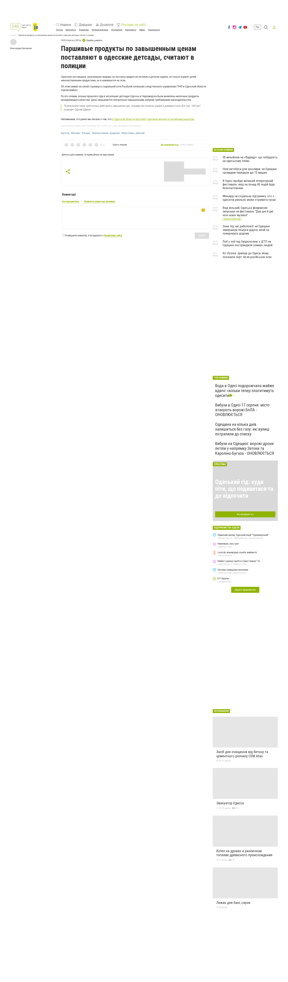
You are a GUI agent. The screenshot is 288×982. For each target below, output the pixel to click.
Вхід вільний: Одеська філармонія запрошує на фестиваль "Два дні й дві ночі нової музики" (248, 211)
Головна (13, 35)
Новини (65, 24)
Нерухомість (130, 30)
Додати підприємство (245, 589)
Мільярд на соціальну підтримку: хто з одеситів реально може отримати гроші (249, 197)
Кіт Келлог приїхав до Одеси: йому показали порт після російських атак (247, 255)
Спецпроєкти (154, 30)
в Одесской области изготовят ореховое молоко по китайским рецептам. (153, 119)
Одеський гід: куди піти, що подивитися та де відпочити (244, 488)
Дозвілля (106, 24)
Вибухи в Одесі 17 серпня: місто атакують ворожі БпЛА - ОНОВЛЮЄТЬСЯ (242, 410)
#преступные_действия (133, 133)
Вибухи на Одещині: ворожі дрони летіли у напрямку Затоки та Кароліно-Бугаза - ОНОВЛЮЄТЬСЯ (244, 448)
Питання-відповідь (100, 30)
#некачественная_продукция (106, 133)
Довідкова (84, 30)
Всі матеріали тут (245, 514)
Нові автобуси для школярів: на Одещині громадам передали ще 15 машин (250, 170)
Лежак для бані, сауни (233, 903)
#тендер (86, 133)
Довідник (85, 24)
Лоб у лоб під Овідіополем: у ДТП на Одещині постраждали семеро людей (247, 243)
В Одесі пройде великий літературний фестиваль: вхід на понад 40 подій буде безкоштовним (249, 184)
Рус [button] (257, 27)
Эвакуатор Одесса (230, 803)
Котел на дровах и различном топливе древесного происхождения (244, 853)
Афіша (142, 30)
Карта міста (71, 30)
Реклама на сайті (133, 24)
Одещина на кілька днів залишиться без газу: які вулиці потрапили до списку (242, 429)
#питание (75, 133)
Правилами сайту (113, 235)
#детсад (65, 133)
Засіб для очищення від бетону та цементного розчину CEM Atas (242, 754)
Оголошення (116, 30)
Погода (59, 30)
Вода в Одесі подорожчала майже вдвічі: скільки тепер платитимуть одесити (244, 390)
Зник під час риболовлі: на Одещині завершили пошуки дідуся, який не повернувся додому (246, 229)
